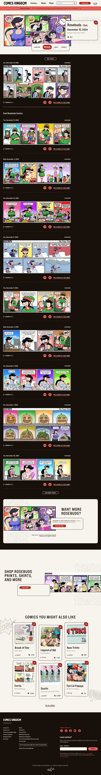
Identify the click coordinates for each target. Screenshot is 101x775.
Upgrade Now (59, 526)
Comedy (18, 655)
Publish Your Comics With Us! (26, 748)
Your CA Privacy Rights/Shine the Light (29, 739)
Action (44, 657)
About (20, 728)
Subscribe (85, 3)
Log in (95, 3)
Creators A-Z (6, 730)
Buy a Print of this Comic (61, 102)
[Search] (74, 3)
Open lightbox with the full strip (37, 81)
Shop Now (25, 587)
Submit (93, 749)
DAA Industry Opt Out (24, 734)
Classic (18, 693)
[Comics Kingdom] (12, 720)
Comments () (9, 102)
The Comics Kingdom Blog (9, 732)
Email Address (65, 746)
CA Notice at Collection (25, 736)
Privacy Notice (64, 756)
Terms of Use (22, 741)
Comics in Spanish (7, 734)
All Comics (5, 739)
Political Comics (7, 736)
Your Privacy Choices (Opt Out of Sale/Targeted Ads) (33, 745)
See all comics (50, 705)
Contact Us (22, 730)
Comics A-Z (6, 728)
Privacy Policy (22, 732)
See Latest (52, 59)
